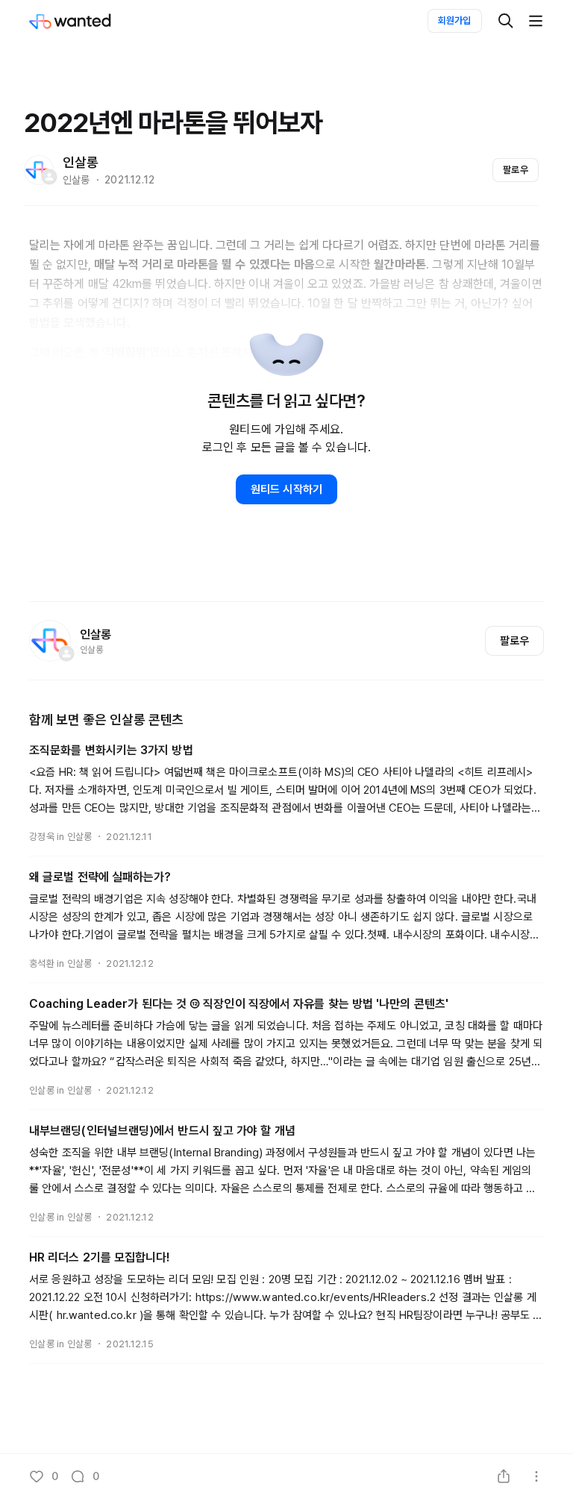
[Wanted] (85, 21)
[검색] (506, 21)
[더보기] (536, 21)
